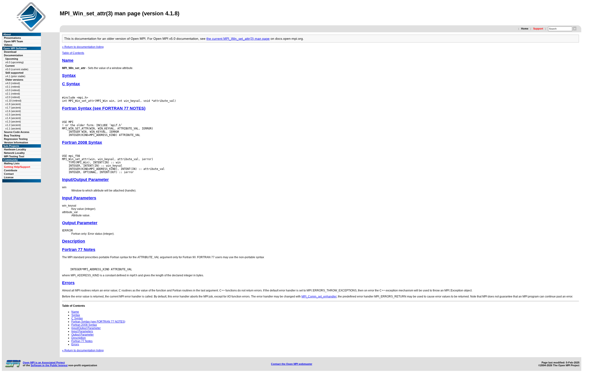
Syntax (69, 75)
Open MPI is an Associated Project (44, 362)
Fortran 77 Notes (78, 249)
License (8, 177)
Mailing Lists (12, 163)
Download (10, 51)
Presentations (12, 37)
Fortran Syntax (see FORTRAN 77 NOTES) (103, 108)
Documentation (13, 55)
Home (524, 28)
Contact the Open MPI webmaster (291, 364)
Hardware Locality (15, 149)
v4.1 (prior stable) (15, 76)
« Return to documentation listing (83, 47)
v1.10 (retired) (13, 100)
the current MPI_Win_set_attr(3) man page (238, 38)
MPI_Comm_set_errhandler (319, 296)
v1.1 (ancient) (13, 128)
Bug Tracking (12, 135)
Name (67, 60)
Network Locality (14, 153)
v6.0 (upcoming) (14, 62)
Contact (9, 173)
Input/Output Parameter (85, 179)
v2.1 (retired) (12, 93)
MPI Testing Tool (14, 156)
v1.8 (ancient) (13, 104)
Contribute (10, 170)
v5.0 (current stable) (16, 69)
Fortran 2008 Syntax (82, 142)
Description (73, 241)
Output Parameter (79, 223)
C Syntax (71, 84)
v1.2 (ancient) (13, 125)
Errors (68, 282)
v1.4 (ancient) (13, 118)
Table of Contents (73, 53)
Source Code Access (16, 132)
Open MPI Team (13, 41)
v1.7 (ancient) (13, 107)
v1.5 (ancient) (13, 114)
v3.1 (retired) (12, 86)
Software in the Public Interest (49, 365)
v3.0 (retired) (12, 90)
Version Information (16, 142)
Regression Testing (16, 139)
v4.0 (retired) (12, 83)
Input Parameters (79, 198)
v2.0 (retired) (12, 97)
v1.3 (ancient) (13, 121)
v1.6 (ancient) (13, 111)
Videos (8, 44)
